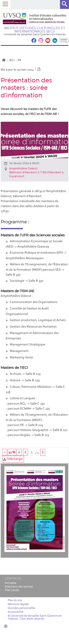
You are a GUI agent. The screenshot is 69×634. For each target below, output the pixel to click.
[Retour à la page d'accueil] (34, 18)
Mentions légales (18, 604)
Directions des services (19, 586)
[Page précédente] (25, 452)
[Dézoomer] (4, 452)
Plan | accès (12, 590)
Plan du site (15, 600)
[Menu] (5, 4)
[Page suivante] (42, 452)
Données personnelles (22, 608)
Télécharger (14, 459)
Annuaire (10, 583)
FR (19, 60)
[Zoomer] (19, 452)
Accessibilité (15, 612)
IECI (11, 60)
